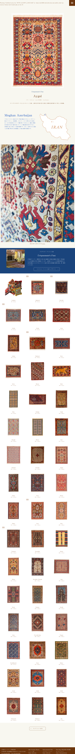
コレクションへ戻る (38, 728)
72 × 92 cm (13, 329)
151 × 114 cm (61, 441)
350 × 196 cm (61, 692)
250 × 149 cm (37, 608)
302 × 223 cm (61, 664)
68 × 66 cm (37, 301)
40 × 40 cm (13, 301)
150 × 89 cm (37, 413)
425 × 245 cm (61, 720)
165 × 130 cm (37, 469)
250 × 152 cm (13, 636)
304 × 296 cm (37, 720)
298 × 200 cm (37, 636)
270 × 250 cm (37, 664)
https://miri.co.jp (32, 752)
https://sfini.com (46, 752)
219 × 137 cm (13, 580)
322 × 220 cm (13, 692)
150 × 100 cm (61, 413)
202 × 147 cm (61, 552)
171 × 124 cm (61, 469)
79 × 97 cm (61, 329)
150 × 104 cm (13, 441)
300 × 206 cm (61, 636)
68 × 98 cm (37, 329)
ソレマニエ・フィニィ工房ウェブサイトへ (46, 269)
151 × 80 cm (13, 413)
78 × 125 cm (61, 357)
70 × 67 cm (61, 301)
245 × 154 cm (61, 608)
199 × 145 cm (13, 552)
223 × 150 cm (37, 580)
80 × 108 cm (37, 357)
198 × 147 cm (37, 552)
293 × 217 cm (13, 664)
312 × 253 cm (13, 720)
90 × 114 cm (13, 385)
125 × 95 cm (37, 385)
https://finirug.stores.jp (61, 752)
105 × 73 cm (13, 357)
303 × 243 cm (37, 692)
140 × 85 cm (61, 385)
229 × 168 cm (13, 608)
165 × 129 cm (13, 469)
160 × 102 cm (37, 441)
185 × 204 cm (61, 580)
